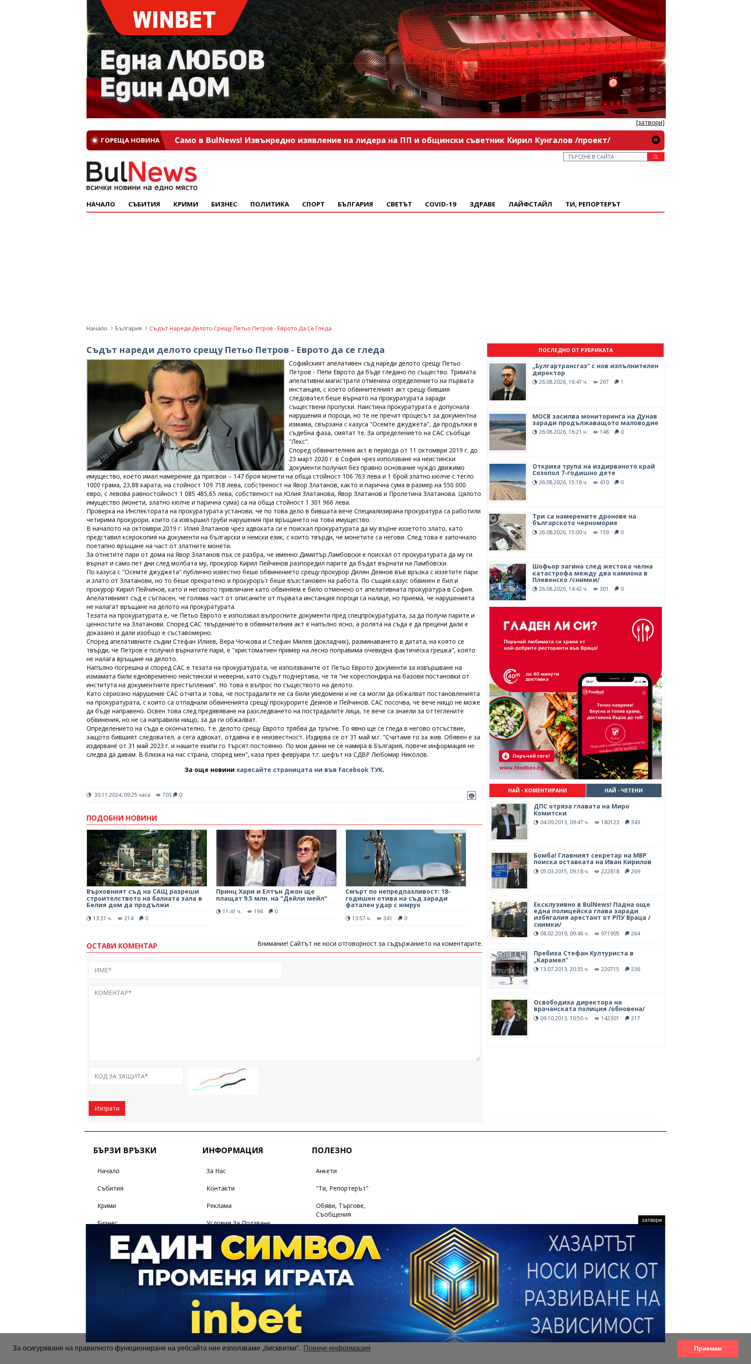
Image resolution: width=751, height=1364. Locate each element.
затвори (652, 1220)
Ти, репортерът (593, 204)
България (355, 204)
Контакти (220, 1188)
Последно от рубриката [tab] (575, 350)
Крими (106, 1205)
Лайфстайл (530, 204)
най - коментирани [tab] (537, 790)
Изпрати (107, 1108)
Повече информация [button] (337, 1348)
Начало (100, 204)
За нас (216, 1171)
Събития (110, 1188)
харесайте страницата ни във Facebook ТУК (309, 769)
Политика (269, 204)
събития (144, 204)
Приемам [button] (708, 1348)
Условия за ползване (238, 1223)
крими (185, 204)
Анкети (326, 1171)
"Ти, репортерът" (342, 1188)
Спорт (313, 204)
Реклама (219, 1205)
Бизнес (224, 204)
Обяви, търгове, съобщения (341, 1209)
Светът (399, 204)
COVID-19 (440, 204)
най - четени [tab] (624, 790)
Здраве (482, 204)
